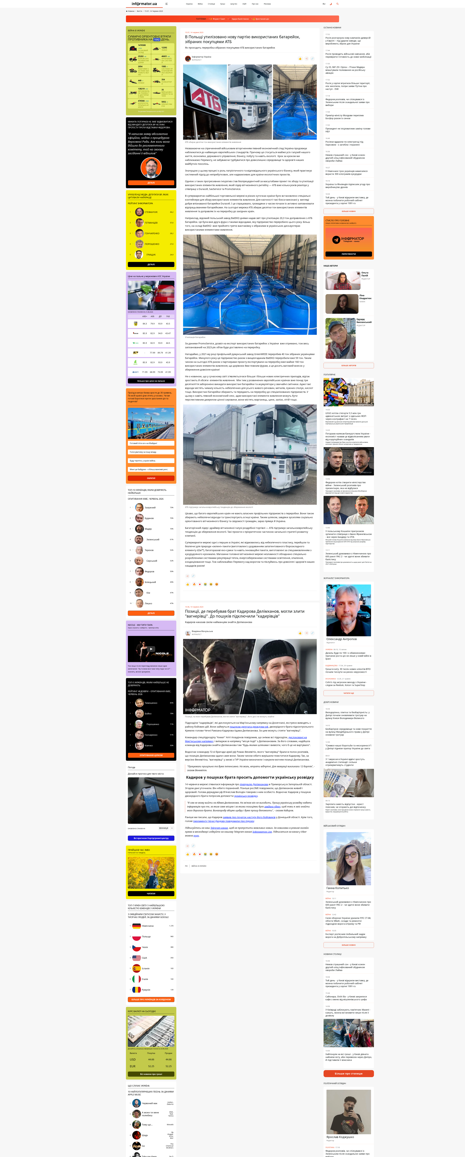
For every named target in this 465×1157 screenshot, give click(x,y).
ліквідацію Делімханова (254, 784)
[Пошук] (337, 3)
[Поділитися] (306, 58)
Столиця (211, 4)
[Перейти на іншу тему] (330, 3)
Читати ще (349, 693)
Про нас (255, 4)
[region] (151, 834)
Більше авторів (348, 365)
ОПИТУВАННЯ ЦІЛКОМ (151, 755)
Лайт (244, 4)
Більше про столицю (349, 1073)
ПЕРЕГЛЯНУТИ (349, 254)
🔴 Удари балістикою (239, 19)
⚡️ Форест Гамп (217, 19)
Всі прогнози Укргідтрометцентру (151, 838)
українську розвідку (246, 796)
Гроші (222, 4)
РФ (186, 866)
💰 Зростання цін (261, 19)
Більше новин (349, 211)
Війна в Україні (199, 866)
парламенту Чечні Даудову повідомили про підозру (223, 821)
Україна (189, 4)
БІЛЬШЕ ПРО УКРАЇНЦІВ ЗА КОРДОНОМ (151, 999)
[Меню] (166, 4)
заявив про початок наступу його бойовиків (249, 817)
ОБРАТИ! (151, 478)
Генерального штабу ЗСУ (155, 111)
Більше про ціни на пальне (151, 381)
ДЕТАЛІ (151, 182)
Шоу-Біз (233, 4)
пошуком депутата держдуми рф (249, 726)
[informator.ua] (144, 4)
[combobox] (166, 828)
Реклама (267, 4)
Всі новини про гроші (151, 1074)
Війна (200, 4)
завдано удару (272, 806)
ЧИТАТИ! (151, 893)
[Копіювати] (312, 58)
